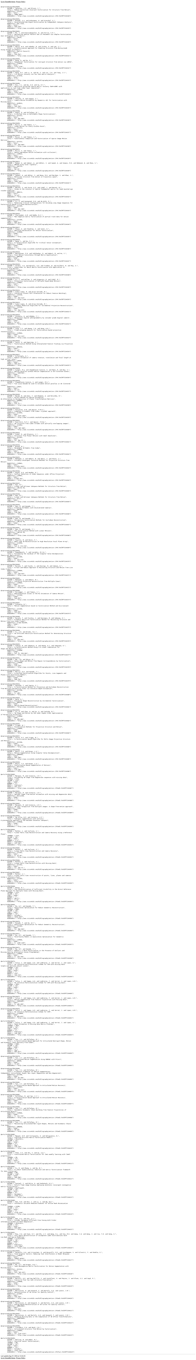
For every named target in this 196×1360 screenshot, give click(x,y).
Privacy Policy (20, 2)
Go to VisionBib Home (8, 2)
